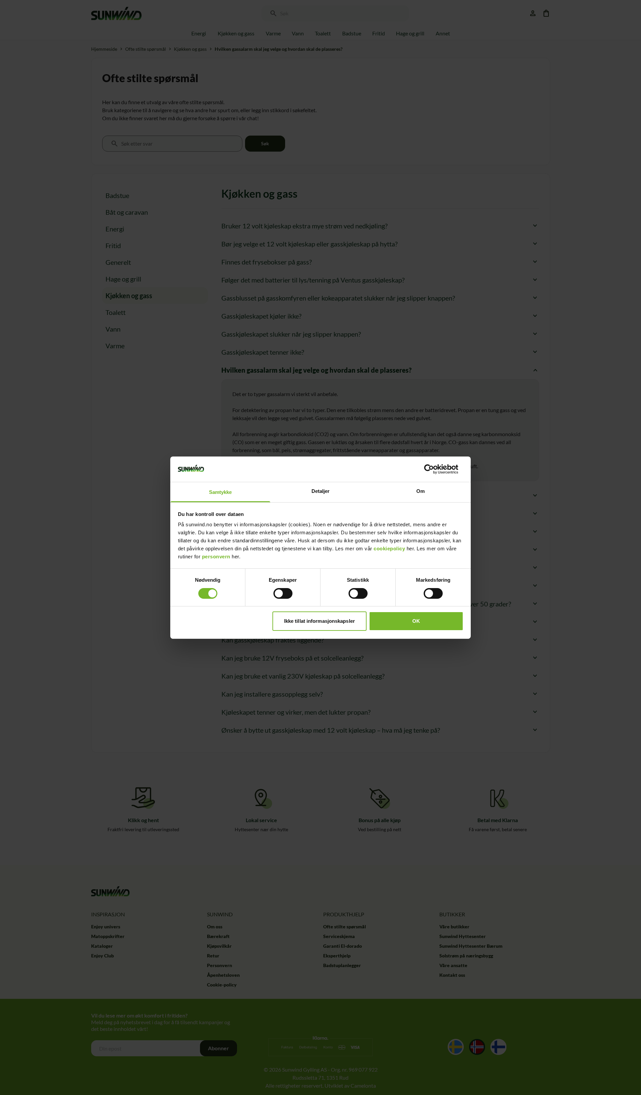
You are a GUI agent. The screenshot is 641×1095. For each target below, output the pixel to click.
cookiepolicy (389, 548)
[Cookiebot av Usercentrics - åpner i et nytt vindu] (434, 469)
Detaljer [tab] (320, 491)
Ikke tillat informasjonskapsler (319, 621)
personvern (216, 556)
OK (416, 621)
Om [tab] (420, 491)
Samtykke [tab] (220, 492)
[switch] (282, 593)
